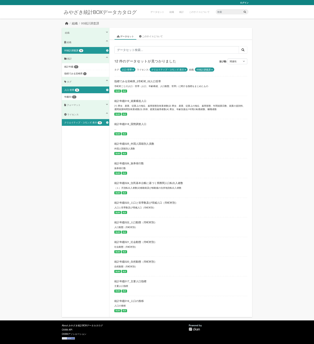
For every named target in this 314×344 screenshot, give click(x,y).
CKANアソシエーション (74, 333)
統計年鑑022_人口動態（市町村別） (135, 222)
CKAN (194, 329)
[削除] (133, 69)
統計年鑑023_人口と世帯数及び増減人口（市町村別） (146, 202)
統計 (181, 11)
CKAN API (67, 329)
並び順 (222, 61)
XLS (124, 91)
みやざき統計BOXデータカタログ (100, 11)
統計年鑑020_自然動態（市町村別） (135, 261)
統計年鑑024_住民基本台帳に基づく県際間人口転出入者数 (148, 183)
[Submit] (245, 11)
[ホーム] (66, 23)
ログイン (244, 2)
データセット (157, 11)
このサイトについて (199, 11)
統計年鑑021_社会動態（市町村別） (135, 242)
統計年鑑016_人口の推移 (129, 301)
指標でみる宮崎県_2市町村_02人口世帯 (137, 81)
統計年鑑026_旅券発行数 (129, 163)
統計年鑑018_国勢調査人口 (130, 124)
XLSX (117, 91)
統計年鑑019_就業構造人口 (130, 101)
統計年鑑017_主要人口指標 (130, 281)
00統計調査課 (90, 23)
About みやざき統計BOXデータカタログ (82, 325)
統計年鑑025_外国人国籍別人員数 (134, 143)
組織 (171, 11)
